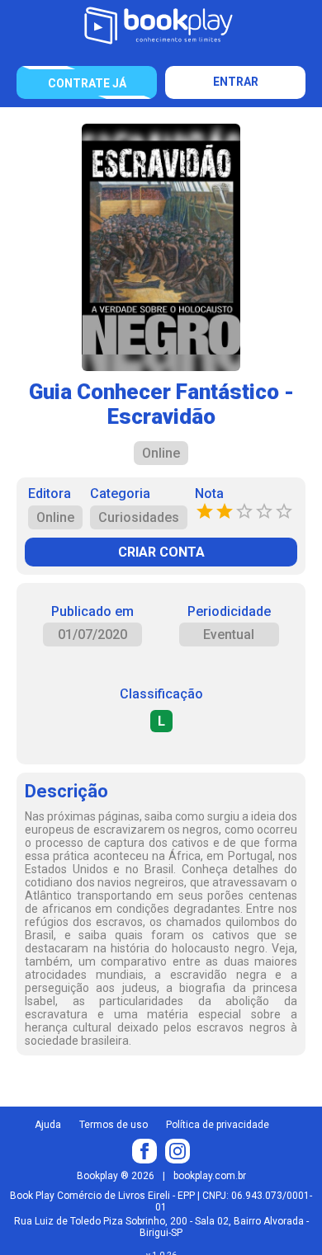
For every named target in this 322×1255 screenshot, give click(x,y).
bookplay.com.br (209, 1176)
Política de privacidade (217, 1124)
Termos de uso (113, 1124)
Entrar (235, 81)
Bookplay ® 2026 (115, 1176)
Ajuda (48, 1124)
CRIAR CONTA (161, 552)
